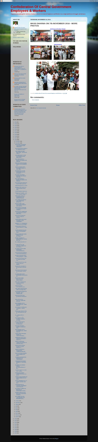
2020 (15, 132)
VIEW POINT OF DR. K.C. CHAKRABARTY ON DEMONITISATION (20, 197)
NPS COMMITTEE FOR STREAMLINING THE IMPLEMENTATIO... (20, 397)
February (18, 414)
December (18, 141)
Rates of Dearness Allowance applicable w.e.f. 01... (20, 300)
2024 (15, 125)
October (17, 400)
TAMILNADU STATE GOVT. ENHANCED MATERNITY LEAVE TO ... (20, 338)
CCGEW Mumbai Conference (21, 191)
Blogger (56, 438)
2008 (15, 431)
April (17, 411)
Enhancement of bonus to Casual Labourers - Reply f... (21, 227)
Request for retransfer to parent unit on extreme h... (20, 267)
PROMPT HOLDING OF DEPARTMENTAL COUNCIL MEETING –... (21, 239)
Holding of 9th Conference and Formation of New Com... (20, 188)
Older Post (82, 105)
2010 (15, 427)
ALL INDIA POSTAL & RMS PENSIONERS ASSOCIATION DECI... (20, 249)
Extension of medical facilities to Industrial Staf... (20, 326)
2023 (15, 127)
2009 (15, 429)
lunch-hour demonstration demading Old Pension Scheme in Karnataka (19, 113)
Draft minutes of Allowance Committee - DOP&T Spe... (21, 308)
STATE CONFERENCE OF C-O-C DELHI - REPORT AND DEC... (21, 381)
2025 (15, 123)
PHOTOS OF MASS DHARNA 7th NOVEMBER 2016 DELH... (21, 354)
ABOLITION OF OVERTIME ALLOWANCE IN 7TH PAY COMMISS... (20, 208)
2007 (15, 433)
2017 (15, 137)
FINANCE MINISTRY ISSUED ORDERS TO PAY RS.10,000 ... (20, 235)
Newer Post (33, 105)
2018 (15, 136)
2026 (15, 122)
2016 (15, 139)
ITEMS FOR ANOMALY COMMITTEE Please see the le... (20, 374)
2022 (15, 129)
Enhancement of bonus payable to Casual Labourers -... (20, 346)
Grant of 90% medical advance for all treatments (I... (20, 322)
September (18, 402)
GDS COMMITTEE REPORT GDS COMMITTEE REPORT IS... (20, 200)
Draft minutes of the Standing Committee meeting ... (20, 319)
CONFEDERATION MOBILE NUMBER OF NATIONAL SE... (20, 362)
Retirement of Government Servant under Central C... (21, 271)
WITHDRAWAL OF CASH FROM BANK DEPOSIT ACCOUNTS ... (20, 172)
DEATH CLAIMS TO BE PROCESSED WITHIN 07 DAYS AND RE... (20, 204)
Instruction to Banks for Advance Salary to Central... (20, 216)
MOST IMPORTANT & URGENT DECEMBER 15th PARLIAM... (21, 160)
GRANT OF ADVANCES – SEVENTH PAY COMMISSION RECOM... (20, 350)
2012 (15, 424)
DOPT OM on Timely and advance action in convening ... (20, 283)
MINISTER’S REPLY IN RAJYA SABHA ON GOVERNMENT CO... (21, 164)
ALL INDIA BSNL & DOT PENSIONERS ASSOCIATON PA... (21, 275)
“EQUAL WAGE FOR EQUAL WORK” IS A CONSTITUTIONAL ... (20, 334)
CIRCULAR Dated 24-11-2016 (21, 185)
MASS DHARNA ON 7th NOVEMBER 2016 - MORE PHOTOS (21, 304)
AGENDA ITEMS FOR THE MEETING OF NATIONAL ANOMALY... (20, 393)
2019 (15, 134)
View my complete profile (18, 37)
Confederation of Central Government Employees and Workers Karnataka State (20, 110)
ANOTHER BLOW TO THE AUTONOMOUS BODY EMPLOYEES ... (20, 156)
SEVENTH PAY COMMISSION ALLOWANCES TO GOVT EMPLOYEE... (21, 212)
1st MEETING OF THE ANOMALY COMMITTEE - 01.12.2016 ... (20, 245)
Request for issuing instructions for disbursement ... (19, 279)
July (16, 406)
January (17, 416)
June (17, 407)
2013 (15, 422)
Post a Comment (35, 99)
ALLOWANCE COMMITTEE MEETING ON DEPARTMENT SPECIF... (20, 389)
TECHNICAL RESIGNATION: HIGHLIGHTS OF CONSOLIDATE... (20, 358)
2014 (15, 420)
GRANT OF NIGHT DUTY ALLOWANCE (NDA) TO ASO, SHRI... (20, 168)
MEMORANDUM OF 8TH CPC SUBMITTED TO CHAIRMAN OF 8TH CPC (20, 69)
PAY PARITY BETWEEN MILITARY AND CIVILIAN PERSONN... (20, 175)
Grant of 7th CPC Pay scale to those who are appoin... (20, 263)
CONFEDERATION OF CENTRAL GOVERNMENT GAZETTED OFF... (20, 385)
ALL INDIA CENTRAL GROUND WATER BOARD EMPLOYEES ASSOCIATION (20, 87)
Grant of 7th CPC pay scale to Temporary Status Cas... (20, 259)
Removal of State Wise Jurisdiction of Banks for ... (21, 296)
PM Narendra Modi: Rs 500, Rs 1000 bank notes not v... (21, 312)
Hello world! (16, 96)
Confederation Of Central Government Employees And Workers (20, 29)
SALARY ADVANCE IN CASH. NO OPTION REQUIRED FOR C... (20, 231)
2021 (15, 130)
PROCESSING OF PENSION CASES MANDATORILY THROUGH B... (20, 145)
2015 (15, 418)
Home (58, 105)
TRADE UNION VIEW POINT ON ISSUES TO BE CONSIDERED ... (21, 220)
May (16, 409)
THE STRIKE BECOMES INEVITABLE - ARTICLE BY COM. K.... (21, 152)
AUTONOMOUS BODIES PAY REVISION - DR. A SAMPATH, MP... (21, 292)
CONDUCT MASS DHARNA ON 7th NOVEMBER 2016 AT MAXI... (21, 377)
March (17, 413)
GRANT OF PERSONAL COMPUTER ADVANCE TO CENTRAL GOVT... (21, 342)
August (17, 404)
